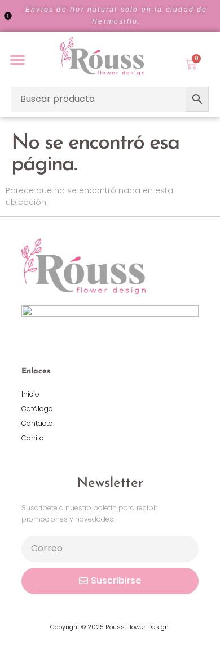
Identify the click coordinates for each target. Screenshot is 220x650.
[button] (17, 60)
